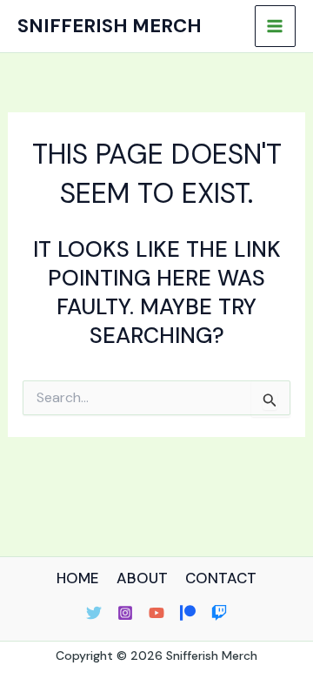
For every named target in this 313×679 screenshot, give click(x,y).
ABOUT (142, 578)
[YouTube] (156, 613)
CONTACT (220, 578)
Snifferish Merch (109, 25)
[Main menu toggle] (275, 26)
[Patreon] (188, 613)
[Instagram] (125, 613)
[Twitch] (219, 613)
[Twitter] (94, 613)
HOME (78, 578)
